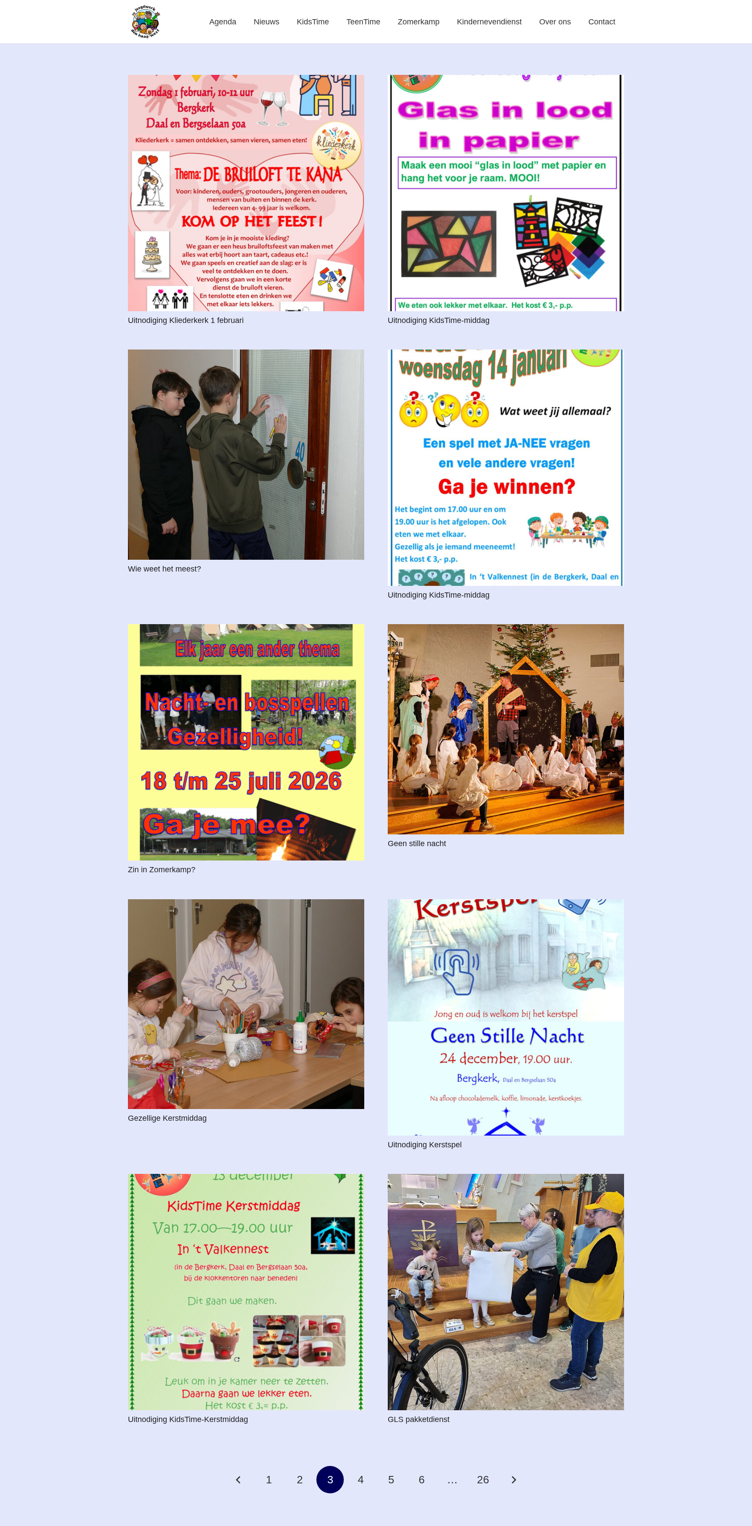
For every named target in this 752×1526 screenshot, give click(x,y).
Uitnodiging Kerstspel (425, 1144)
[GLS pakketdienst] (506, 1292)
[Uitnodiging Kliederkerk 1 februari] (246, 193)
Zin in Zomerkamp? (161, 869)
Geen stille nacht (417, 843)
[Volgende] (513, 1479)
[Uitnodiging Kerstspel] (506, 1017)
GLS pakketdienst (419, 1419)
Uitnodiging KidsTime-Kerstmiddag (188, 1419)
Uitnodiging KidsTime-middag (439, 320)
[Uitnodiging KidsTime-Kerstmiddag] (246, 1292)
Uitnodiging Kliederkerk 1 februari (186, 320)
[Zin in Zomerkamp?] (246, 742)
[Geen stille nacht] (506, 729)
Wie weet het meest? (164, 569)
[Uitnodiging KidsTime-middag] (506, 193)
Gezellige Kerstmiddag (167, 1118)
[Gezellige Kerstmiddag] (246, 1004)
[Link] (145, 21)
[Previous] (238, 1479)
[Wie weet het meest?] (246, 454)
